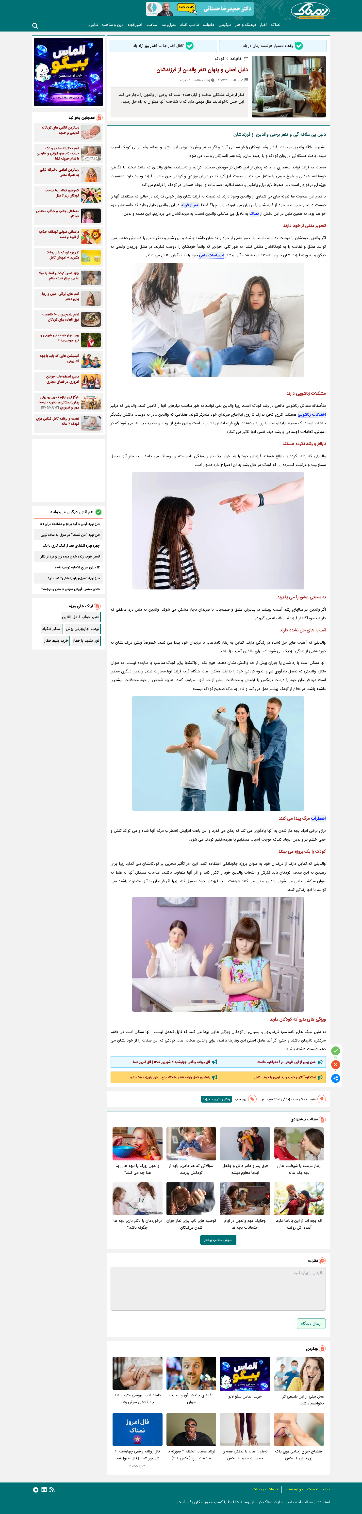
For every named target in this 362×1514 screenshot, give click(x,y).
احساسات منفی (211, 255)
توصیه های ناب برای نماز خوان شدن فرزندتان (191, 1224)
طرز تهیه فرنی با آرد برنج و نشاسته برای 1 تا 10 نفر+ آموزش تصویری (70, 523)
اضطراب (318, 818)
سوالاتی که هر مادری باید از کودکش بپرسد (191, 1169)
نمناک (275, 25)
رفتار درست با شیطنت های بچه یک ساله (299, 1169)
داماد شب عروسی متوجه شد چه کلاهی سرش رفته (137, 1398)
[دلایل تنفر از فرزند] (218, 530)
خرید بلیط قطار (56, 640)
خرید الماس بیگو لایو (245, 1396)
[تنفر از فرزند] (218, 320)
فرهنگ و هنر (245, 25)
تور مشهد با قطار (86, 640)
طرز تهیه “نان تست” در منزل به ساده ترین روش (70, 534)
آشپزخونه (135, 25)
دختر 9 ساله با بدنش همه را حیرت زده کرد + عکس (245, 1454)
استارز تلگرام (52, 629)
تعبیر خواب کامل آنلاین (80, 617)
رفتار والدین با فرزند (216, 1099)
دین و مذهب (113, 25)
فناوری (93, 25)
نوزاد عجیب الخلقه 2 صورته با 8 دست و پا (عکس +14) (191, 1454)
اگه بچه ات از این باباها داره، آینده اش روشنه (299, 1224)
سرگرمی (225, 25)
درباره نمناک (293, 1489)
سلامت (152, 25)
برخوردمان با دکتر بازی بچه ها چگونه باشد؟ (137, 1224)
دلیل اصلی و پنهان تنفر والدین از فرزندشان (202, 69)
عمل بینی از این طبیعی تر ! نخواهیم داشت (286, 1061)
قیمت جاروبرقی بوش (82, 629)
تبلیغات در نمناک (266, 1489)
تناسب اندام (189, 25)
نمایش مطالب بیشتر (218, 1240)
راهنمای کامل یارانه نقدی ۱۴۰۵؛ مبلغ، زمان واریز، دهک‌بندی (170, 1077)
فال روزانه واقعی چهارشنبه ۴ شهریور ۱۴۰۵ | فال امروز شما (171, 1061)
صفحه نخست (318, 1489)
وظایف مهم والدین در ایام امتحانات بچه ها (245, 1224)
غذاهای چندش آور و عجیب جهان (191, 1398)
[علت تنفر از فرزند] (218, 753)
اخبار (263, 25)
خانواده (209, 25)
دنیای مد (169, 25)
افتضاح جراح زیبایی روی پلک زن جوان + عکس (299, 1454)
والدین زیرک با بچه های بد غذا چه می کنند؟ (137, 1169)
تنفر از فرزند (190, 205)
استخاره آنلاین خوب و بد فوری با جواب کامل (285, 1077)
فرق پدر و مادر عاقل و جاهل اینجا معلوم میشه (245, 1169)
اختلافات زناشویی (312, 414)
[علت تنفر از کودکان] (218, 954)
